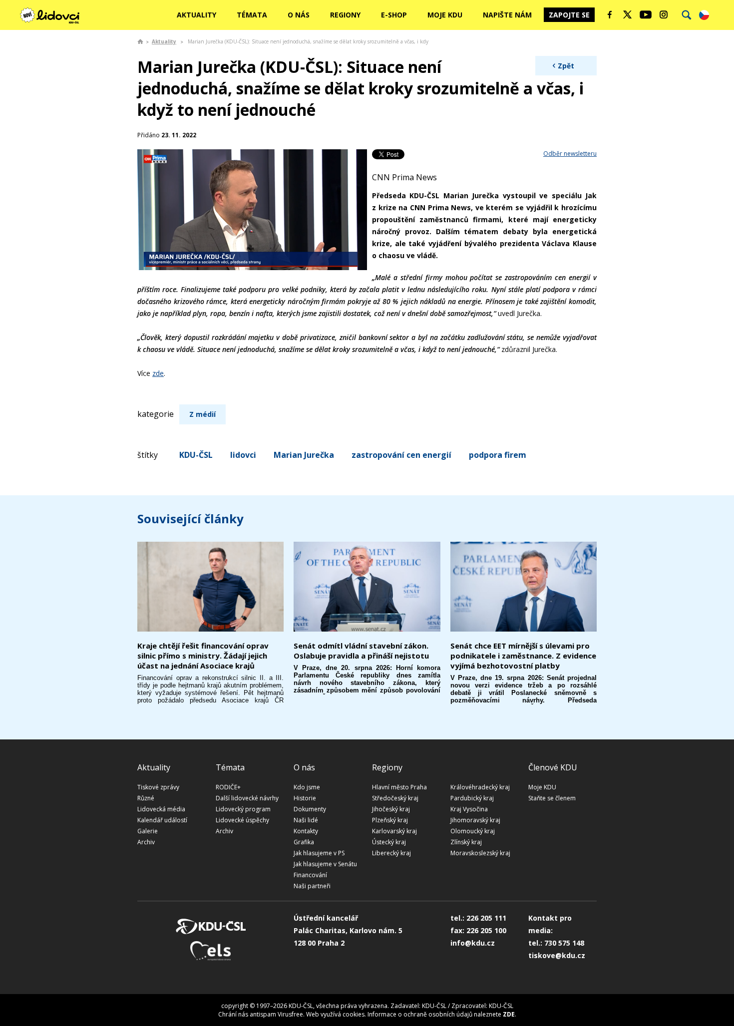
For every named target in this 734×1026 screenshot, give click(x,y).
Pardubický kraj (472, 798)
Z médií (202, 414)
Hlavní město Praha (399, 787)
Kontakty (306, 831)
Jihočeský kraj (391, 809)
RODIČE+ (228, 787)
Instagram (663, 14)
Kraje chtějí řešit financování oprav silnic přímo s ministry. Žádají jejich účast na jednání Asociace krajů (203, 656)
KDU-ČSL (196, 454)
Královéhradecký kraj (480, 787)
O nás (299, 14)
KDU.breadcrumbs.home (140, 41)
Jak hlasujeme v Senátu (325, 864)
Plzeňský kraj (390, 820)
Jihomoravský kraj (475, 820)
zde (158, 373)
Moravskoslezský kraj (480, 853)
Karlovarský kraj (394, 831)
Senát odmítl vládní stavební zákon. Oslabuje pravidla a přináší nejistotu (361, 651)
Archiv (146, 842)
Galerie (147, 831)
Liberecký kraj (391, 853)
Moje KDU (444, 14)
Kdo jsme (307, 787)
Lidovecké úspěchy (242, 820)
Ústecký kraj (389, 842)
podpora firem (497, 454)
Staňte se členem (552, 798)
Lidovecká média (161, 809)
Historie (305, 798)
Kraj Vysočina (469, 809)
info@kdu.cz (472, 943)
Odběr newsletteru (570, 153)
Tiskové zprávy (158, 787)
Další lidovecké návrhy (247, 798)
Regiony (345, 14)
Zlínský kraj (466, 842)
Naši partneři (312, 886)
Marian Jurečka (304, 454)
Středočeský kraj (395, 798)
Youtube (645, 14)
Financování (310, 875)
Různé (145, 798)
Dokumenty (310, 809)
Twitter (627, 14)
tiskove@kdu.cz (556, 955)
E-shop (394, 14)
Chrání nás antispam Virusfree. (261, 1014)
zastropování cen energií (401, 454)
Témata (252, 14)
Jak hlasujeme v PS (319, 853)
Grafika (304, 842)
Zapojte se (569, 14)
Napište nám (507, 14)
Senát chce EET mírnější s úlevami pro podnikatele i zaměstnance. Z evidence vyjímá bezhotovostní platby (523, 656)
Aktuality (196, 14)
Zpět (566, 65)
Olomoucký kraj (472, 831)
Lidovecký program (243, 809)
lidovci (243, 454)
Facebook (609, 14)
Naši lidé (306, 820)
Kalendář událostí (162, 820)
